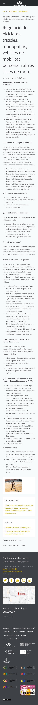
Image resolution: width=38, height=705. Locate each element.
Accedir (23, 635)
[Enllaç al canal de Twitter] (5, 580)
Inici (4, 11)
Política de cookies (10, 632)
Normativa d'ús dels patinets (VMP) (18, 528)
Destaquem (23, 11)
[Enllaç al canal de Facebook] (11, 580)
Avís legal (6, 628)
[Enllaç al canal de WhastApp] (29, 580)
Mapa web (19, 639)
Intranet (30, 632)
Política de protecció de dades (23, 628)
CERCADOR (10, 616)
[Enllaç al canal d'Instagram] (23, 580)
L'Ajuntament (12, 11)
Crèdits (22, 632)
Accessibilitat (8, 639)
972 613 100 (9, 569)
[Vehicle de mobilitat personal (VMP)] (13, 485)
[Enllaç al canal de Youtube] (17, 580)
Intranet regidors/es (11, 635)
